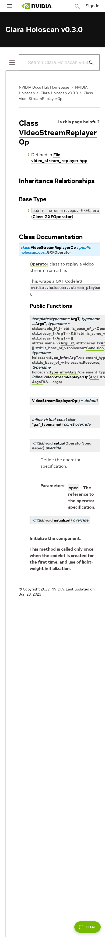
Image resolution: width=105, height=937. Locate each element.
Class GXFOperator (52, 216)
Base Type (32, 199)
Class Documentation (51, 237)
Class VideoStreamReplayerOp (58, 132)
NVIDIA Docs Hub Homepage (44, 87)
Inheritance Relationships (56, 181)
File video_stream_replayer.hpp (59, 157)
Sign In (93, 5)
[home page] (37, 6)
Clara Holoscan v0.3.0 (59, 92)
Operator (39, 264)
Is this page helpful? (79, 121)
